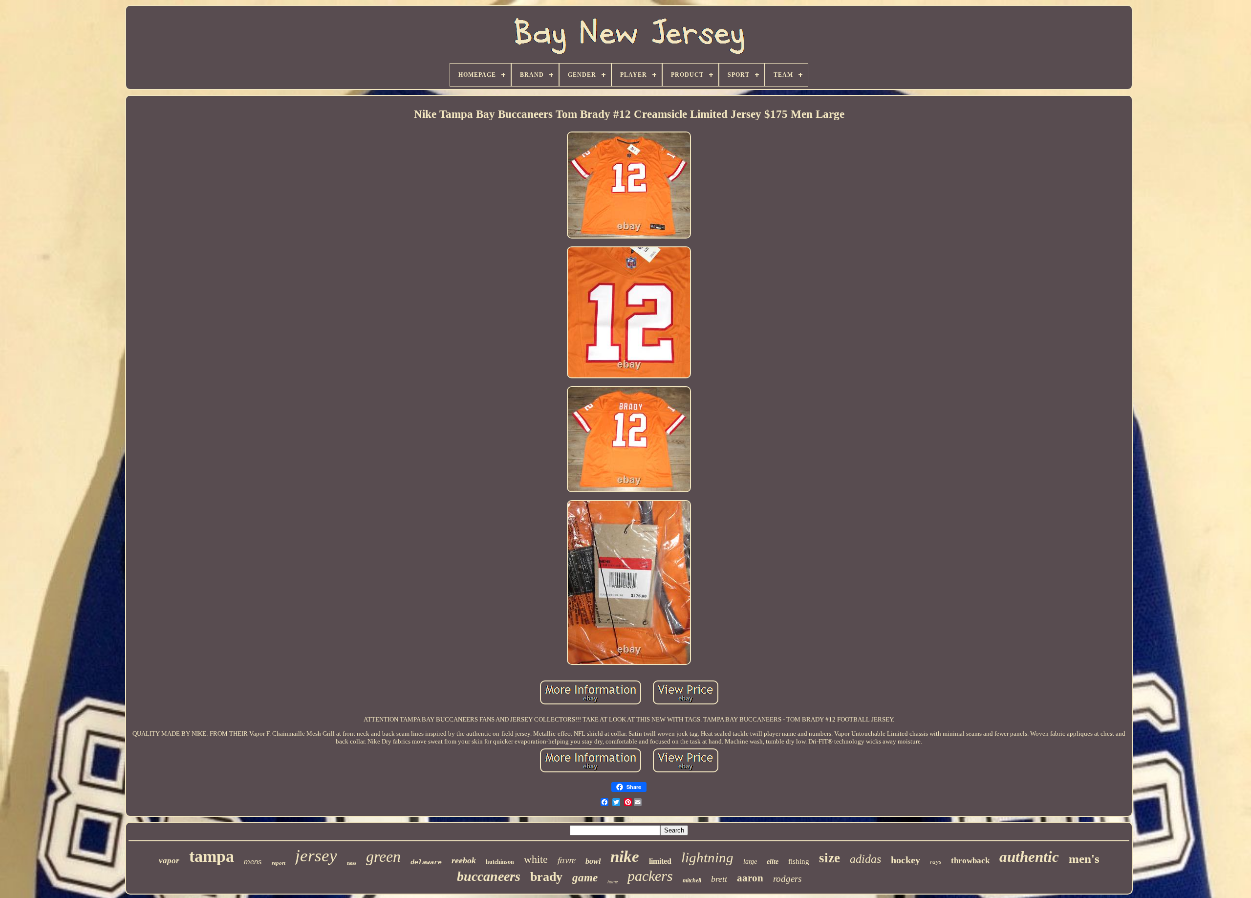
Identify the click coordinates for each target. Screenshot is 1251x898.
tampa (211, 856)
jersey (316, 855)
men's (1084, 858)
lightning (707, 857)
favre (567, 860)
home (612, 881)
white (536, 859)
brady (546, 877)
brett (719, 879)
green (383, 856)
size (829, 858)
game (585, 878)
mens (253, 861)
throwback (970, 860)
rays (935, 861)
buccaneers (488, 876)
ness (351, 863)
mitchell (692, 880)
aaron (750, 878)
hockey (905, 859)
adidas (865, 859)
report (278, 863)
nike (624, 856)
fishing (798, 861)
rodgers (787, 879)
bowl (593, 861)
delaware (426, 862)
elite (772, 861)
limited (660, 861)
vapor (169, 860)
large (750, 861)
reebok (464, 860)
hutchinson (500, 861)
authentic (1029, 856)
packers (650, 876)
